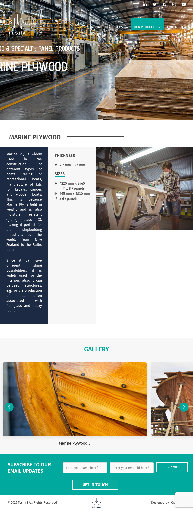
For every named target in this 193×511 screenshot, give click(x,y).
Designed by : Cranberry (168, 502)
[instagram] (176, 4)
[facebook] (166, 4)
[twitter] (157, 4)
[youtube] (185, 4)
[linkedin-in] (147, 4)
